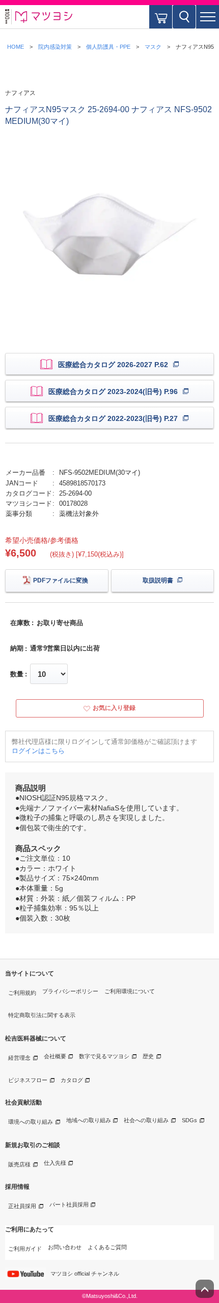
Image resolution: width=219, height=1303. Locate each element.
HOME (15, 47)
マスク (153, 47)
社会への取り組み (146, 1120)
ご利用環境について (129, 991)
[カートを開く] (160, 16)
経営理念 (19, 1058)
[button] (207, 16)
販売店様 (19, 1164)
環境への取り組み (30, 1122)
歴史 (148, 1056)
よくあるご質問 (107, 1247)
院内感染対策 (55, 47)
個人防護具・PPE (108, 47)
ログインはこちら (38, 751)
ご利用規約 (22, 993)
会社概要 (55, 1056)
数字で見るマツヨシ (104, 1056)
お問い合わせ (64, 1247)
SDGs (189, 1120)
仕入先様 (55, 1163)
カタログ (72, 1080)
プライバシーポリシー (70, 991)
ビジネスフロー (27, 1080)
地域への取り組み (88, 1120)
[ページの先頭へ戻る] (205, 1289)
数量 (16, 674)
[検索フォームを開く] (184, 16)
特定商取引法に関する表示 (41, 1015)
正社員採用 (22, 1206)
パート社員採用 (69, 1204)
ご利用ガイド (25, 1249)
